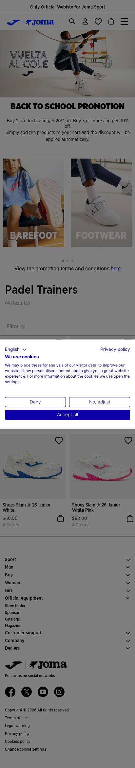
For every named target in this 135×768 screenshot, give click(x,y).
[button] (16, 349)
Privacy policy (115, 349)
